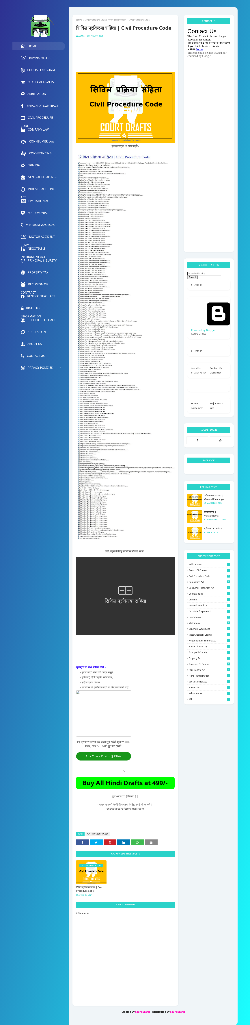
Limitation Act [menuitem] (39, 201)
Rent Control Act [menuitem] (41, 296)
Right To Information (209, 675)
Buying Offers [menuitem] (40, 58)
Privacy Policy (198, 372)
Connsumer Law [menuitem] (41, 141)
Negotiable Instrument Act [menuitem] (33, 250)
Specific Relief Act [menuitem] (42, 320)
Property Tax (209, 658)
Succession (209, 687)
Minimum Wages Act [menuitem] (41, 225)
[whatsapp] (220, 440)
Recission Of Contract (209, 664)
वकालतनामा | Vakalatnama (211, 513)
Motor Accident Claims (209, 634)
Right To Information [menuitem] (31, 309)
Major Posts (216, 403)
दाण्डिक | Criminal (213, 528)
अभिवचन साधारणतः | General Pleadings (214, 497)
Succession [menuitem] (37, 332)
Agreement (197, 408)
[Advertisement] (142, 53)
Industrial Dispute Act (209, 611)
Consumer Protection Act (209, 587)
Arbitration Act (209, 564)
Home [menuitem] (32, 46)
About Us (196, 368)
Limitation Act (209, 617)
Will (209, 699)
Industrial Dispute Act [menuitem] (39, 190)
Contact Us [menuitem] (36, 356)
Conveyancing (209, 593)
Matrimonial (209, 623)
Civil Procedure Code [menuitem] (37, 119)
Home (79, 19)
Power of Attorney (209, 646)
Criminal (209, 599)
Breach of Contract (209, 570)
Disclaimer (215, 372)
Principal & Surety (209, 652)
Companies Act (209, 582)
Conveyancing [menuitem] (40, 153)
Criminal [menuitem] (34, 165)
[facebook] (197, 440)
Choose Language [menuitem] (41, 70)
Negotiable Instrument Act (209, 640)
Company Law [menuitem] (38, 129)
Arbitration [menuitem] (36, 94)
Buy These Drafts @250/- (103, 756)
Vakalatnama (209, 693)
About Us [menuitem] (34, 344)
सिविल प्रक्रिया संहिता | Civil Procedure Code (89, 888)
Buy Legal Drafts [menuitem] (40, 82)
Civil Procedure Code (95, 19)
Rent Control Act (209, 669)
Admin (81, 35)
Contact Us (216, 368)
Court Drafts (142, 1011)
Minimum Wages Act (209, 628)
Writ (212, 408)
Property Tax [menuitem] (38, 272)
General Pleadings (209, 605)
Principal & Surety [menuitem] (42, 260)
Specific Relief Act (209, 681)
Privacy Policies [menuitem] (40, 368)
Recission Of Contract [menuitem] (34, 285)
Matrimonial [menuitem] (38, 213)
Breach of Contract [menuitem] (42, 106)
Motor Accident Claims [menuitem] (38, 238)
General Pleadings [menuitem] (42, 177)
